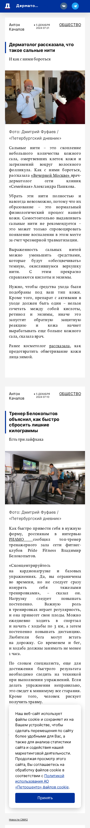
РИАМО (21, 540)
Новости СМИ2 (18, 819)
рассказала (59, 346)
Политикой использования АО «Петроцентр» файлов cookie (42, 781)
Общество (70, 24)
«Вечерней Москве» (51, 176)
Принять (45, 797)
